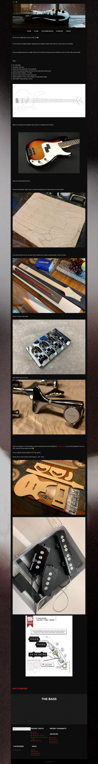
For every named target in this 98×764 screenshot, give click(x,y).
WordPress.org (36, 755)
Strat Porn (34, 732)
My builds (59, 31)
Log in (34, 750)
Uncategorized (18, 750)
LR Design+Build (61, 446)
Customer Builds (47, 31)
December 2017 (54, 741)
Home (29, 31)
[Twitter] (16, 1)
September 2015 (54, 742)
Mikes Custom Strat (36, 740)
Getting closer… (36, 733)
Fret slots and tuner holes (38, 735)
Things (68, 31)
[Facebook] (14, 1)
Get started (20, 688)
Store (36, 31)
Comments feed (36, 753)
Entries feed (35, 751)
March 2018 (53, 737)
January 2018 (54, 739)
